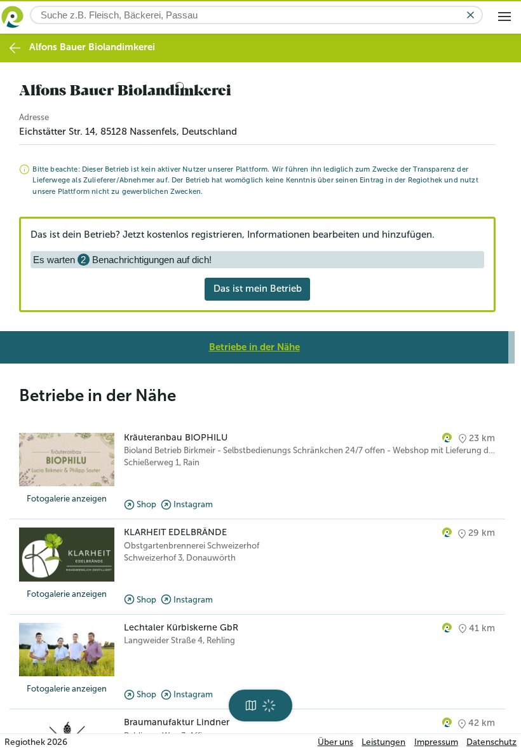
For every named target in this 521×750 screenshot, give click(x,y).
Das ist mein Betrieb (257, 288)
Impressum (436, 742)
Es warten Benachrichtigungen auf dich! (122, 259)
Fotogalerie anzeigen (67, 498)
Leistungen (383, 742)
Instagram (193, 504)
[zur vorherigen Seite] (15, 48)
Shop (146, 504)
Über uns (335, 742)
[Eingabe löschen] (470, 15)
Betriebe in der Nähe (254, 347)
